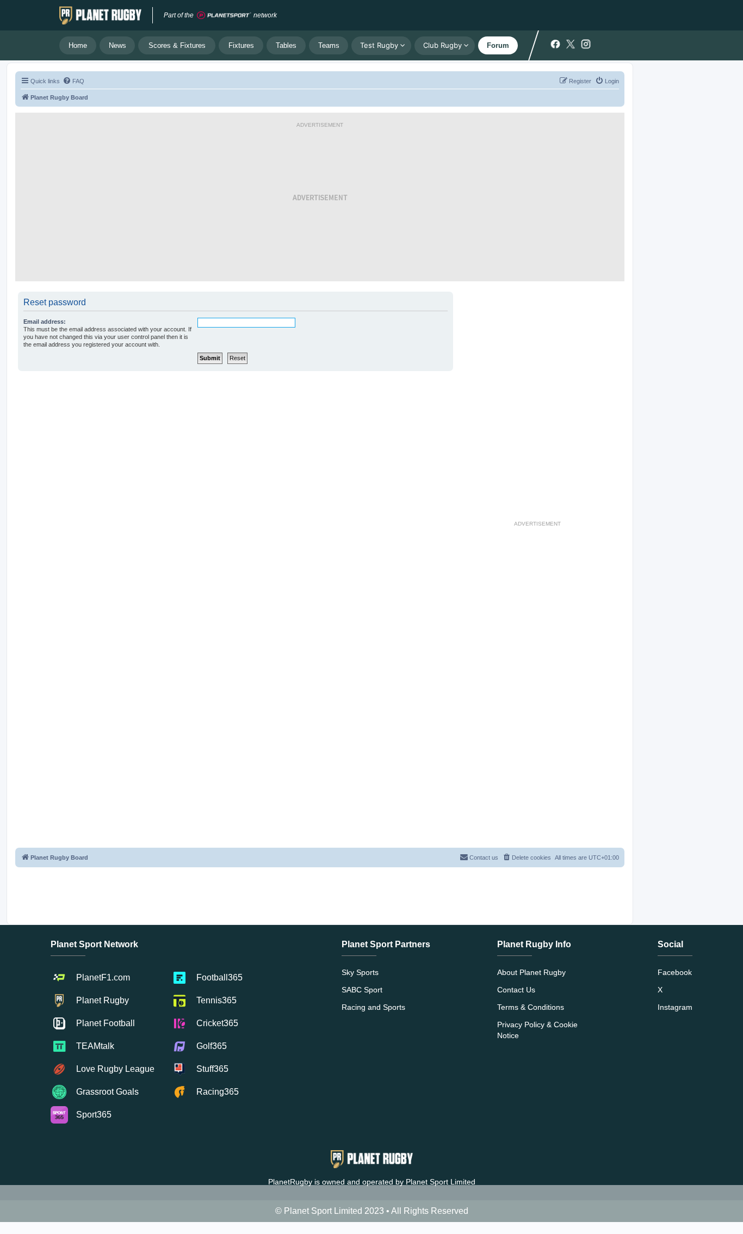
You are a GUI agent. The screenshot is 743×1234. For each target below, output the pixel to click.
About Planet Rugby (531, 972)
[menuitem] (73, 81)
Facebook (675, 972)
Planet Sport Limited (440, 1181)
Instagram (675, 1007)
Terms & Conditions (530, 1007)
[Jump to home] (100, 15)
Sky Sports (360, 972)
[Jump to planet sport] (224, 15)
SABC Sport (362, 989)
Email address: (44, 321)
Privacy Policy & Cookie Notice (537, 1030)
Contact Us (516, 989)
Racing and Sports (373, 1007)
